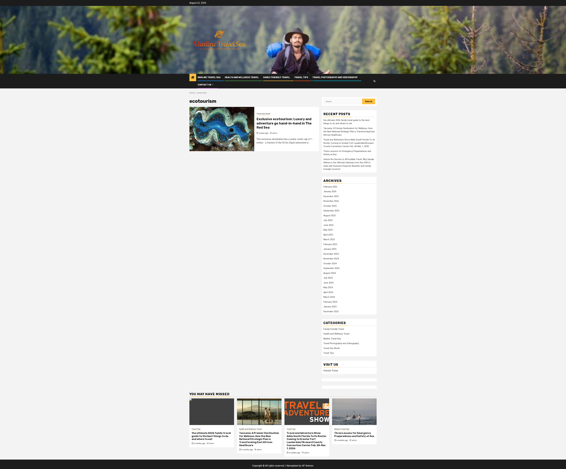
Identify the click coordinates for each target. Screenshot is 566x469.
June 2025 (328, 225)
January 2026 (329, 191)
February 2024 (330, 302)
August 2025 (329, 215)
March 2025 (329, 239)
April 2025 (328, 234)
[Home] (192, 78)
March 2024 (329, 297)
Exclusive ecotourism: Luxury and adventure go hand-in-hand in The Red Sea (284, 123)
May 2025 (328, 230)
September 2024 (331, 268)
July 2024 (328, 277)
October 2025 (330, 206)
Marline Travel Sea (209, 77)
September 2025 (331, 210)
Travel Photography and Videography (335, 77)
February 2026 (330, 186)
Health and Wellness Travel (242, 77)
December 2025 (331, 196)
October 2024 (330, 263)
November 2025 (331, 201)
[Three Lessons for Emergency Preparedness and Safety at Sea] (354, 411)
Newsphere (292, 465)
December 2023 (331, 311)
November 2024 (331, 258)
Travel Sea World (263, 114)
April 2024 (328, 292)
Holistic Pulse (330, 370)
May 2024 (328, 287)
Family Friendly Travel (276, 77)
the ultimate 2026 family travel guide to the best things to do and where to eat (211, 436)
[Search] (374, 81)
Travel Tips (301, 77)
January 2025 (329, 249)
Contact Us (204, 85)
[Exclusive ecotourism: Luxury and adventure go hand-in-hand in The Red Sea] (221, 129)
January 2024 (329, 306)
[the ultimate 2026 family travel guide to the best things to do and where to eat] (211, 411)
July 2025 (328, 220)
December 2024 (331, 254)
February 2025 (330, 244)
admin (274, 133)
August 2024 (329, 273)
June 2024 (328, 282)
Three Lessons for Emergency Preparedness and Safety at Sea (354, 435)
